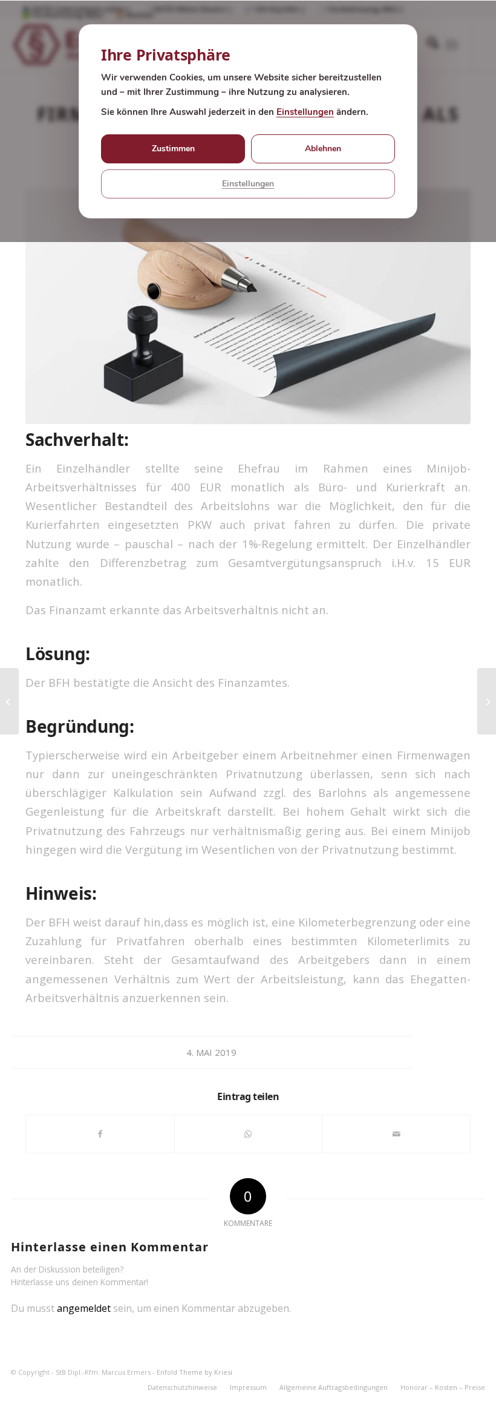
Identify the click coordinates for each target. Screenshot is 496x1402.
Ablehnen (323, 148)
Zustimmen (173, 148)
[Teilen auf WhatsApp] (248, 1134)
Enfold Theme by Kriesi (194, 1372)
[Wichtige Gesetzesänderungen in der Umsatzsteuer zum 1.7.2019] (9, 701)
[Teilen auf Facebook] (100, 1134)
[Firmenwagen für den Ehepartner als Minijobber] (248, 306)
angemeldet (84, 1308)
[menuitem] (182, 1387)
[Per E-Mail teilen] (396, 1134)
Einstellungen (305, 112)
